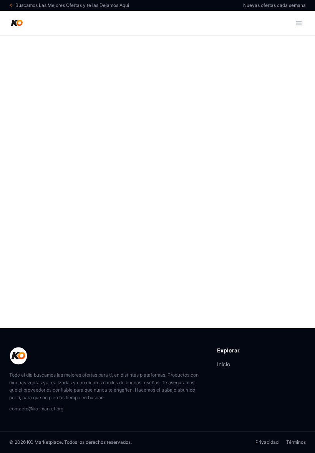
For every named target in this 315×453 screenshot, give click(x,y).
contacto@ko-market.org (36, 409)
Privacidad (267, 442)
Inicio (223, 364)
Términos (296, 442)
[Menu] (299, 23)
